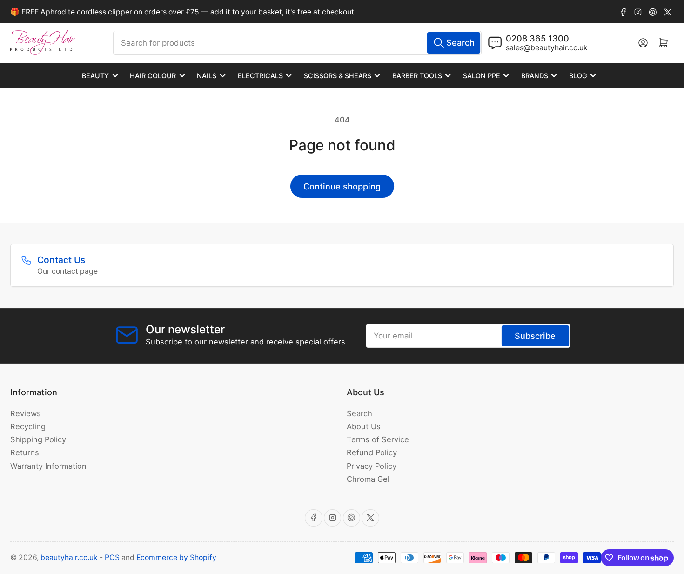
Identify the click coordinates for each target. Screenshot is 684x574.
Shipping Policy (38, 439)
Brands (534, 76)
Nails (206, 76)
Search (359, 413)
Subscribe (535, 336)
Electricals (260, 76)
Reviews (25, 413)
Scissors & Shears (337, 76)
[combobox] (297, 43)
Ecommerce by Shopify (176, 557)
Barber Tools (417, 76)
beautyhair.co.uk (69, 557)
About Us (364, 426)
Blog (578, 76)
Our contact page (67, 271)
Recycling (28, 426)
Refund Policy (372, 452)
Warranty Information (48, 466)
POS (112, 557)
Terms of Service (378, 439)
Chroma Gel (368, 479)
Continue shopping (342, 186)
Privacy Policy (371, 466)
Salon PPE (481, 76)
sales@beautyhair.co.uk (547, 47)
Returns (24, 452)
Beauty (95, 76)
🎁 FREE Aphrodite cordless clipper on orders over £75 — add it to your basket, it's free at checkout (182, 11)
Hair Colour (153, 76)
